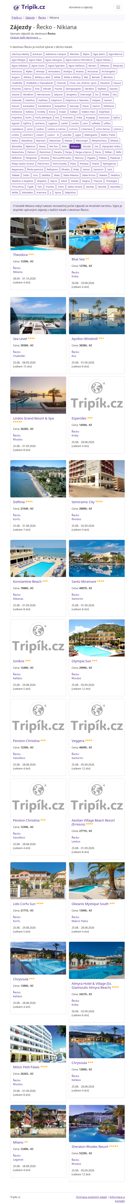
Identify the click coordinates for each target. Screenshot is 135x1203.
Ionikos (18, 661)
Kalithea (43, 100)
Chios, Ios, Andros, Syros (83, 82)
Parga (68, 152)
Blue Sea (78, 259)
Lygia (78, 134)
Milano (18, 1142)
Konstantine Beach (27, 581)
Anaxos (80, 71)
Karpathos (60, 106)
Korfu (29, 117)
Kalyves (96, 100)
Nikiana (75, 146)
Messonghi (82, 140)
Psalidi (95, 163)
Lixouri (40, 134)
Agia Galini (99, 54)
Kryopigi (90, 117)
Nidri (64, 146)
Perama (45, 157)
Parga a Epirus (83, 152)
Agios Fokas (35, 59)
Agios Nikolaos (20, 65)
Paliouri (31, 152)
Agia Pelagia (18, 59)
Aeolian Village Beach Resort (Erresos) (93, 822)
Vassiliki (102, 186)
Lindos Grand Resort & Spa (33, 418)
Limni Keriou (103, 129)
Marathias (27, 140)
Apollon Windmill (85, 338)
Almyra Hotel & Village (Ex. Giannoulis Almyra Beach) (92, 985)
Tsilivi (61, 186)
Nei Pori (53, 146)
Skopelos (42, 180)
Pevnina (79, 157)
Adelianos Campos (56, 54)
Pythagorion (109, 163)
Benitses (108, 77)
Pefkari (108, 152)
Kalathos (30, 100)
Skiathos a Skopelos (22, 180)
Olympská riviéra (111, 146)
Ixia (115, 94)
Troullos (49, 186)
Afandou (74, 54)
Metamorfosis (99, 140)
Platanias (115, 157)
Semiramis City (83, 502)
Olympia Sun (81, 661)
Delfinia (19, 502)
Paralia (58, 152)
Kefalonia (109, 106)
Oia (96, 146)
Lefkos (107, 123)
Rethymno (52, 169)
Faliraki (47, 88)
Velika (15, 192)
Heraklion (28, 94)
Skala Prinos (88, 175)
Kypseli (16, 123)
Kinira (52, 111)
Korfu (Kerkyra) (43, 117)
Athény (27, 77)
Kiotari (62, 111)
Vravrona (41, 192)
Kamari (108, 100)
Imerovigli (86, 94)
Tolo (39, 186)
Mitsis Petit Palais (26, 1067)
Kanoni (15, 106)
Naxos (42, 146)
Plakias (103, 157)
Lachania (40, 123)
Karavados (29, 106)
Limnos (118, 129)
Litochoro (28, 134)
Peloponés (31, 157)
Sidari (26, 175)
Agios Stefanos (76, 65)
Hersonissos (43, 94)
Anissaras (92, 71)
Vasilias (90, 186)
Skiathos (115, 175)
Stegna (86, 180)
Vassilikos (115, 186)
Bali (86, 77)
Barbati (96, 77)
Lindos (15, 134)
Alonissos (17, 71)
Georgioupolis (73, 88)
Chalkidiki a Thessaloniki (39, 82)
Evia (37, 88)
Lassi (85, 123)
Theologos (111, 180)
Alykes (29, 71)
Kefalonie (17, 111)
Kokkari (74, 111)
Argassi (16, 77)
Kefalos (30, 111)
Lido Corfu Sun (24, 904)
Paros (98, 152)
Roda (76, 169)
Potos (73, 163)
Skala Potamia (71, 175)
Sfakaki (15, 175)
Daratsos (105, 82)
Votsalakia (27, 192)
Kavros (96, 106)
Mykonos (30, 146)
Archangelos (109, 71)
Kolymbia (17, 117)
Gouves (114, 88)
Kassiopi (74, 106)
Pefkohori (17, 157)
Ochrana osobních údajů (91, 1197)
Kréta (79, 117)
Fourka (58, 88)
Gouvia (15, 94)
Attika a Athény (72, 77)
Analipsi (67, 71)
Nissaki (87, 146)
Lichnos (73, 129)
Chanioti (61, 82)
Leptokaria (17, 129)
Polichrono (43, 163)
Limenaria (86, 129)
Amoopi (40, 71)
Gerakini (89, 88)
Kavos (85, 106)
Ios (96, 94)
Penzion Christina (26, 741)
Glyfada (102, 88)
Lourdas (67, 134)
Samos (86, 169)
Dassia (117, 82)
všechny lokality (20, 54)
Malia (15, 140)
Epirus (27, 88)
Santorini (99, 169)
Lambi (64, 123)
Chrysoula (20, 979)
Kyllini (116, 117)
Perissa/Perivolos (62, 157)
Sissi (35, 175)
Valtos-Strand (75, 186)
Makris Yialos (108, 134)
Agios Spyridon (56, 65)
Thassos (97, 180)
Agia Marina (115, 54)
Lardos (75, 123)
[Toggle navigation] (118, 7)
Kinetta (41, 111)
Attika (57, 77)
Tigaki (30, 186)
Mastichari (55, 140)
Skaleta (103, 175)
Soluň (64, 180)
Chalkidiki (17, 82)
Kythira (27, 123)
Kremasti (68, 117)
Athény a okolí (42, 77)
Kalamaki (17, 100)
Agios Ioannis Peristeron (79, 59)
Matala (68, 140)
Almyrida (118, 65)
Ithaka (105, 94)
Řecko (42, 17)
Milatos (114, 140)
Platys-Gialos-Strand (23, 163)
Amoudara (54, 71)
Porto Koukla (60, 163)
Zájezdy (30, 17)
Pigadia (91, 157)
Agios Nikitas (103, 59)
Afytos (86, 54)
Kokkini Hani (88, 111)
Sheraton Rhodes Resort (90, 1146)
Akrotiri (92, 65)
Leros (30, 129)
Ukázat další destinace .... (25, 37)
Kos (57, 117)
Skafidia (46, 175)
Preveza (84, 163)
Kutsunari (104, 117)
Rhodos (66, 169)
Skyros (53, 180)
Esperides (79, 418)
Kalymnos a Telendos (77, 100)
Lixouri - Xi (53, 134)
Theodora (20, 254)
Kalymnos (56, 100)
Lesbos (40, 129)
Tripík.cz (17, 17)
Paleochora (18, 152)
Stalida (74, 180)
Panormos (45, 152)
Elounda (16, 88)
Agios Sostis (38, 65)
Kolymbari (104, 111)
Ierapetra (71, 94)
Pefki (118, 152)
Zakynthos (70, 192)
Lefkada (96, 123)
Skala (57, 175)
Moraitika (17, 146)
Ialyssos (58, 94)
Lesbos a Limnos (57, 129)
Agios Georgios (53, 59)
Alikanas (104, 65)
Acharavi (37, 54)
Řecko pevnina (35, 169)
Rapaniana (18, 169)
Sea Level (20, 338)
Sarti (109, 169)
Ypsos (58, 192)
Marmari (41, 140)
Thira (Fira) (18, 186)
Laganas (52, 123)
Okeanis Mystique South (90, 904)
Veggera (78, 741)
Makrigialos (90, 134)
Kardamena (44, 106)
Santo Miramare (84, 581)
